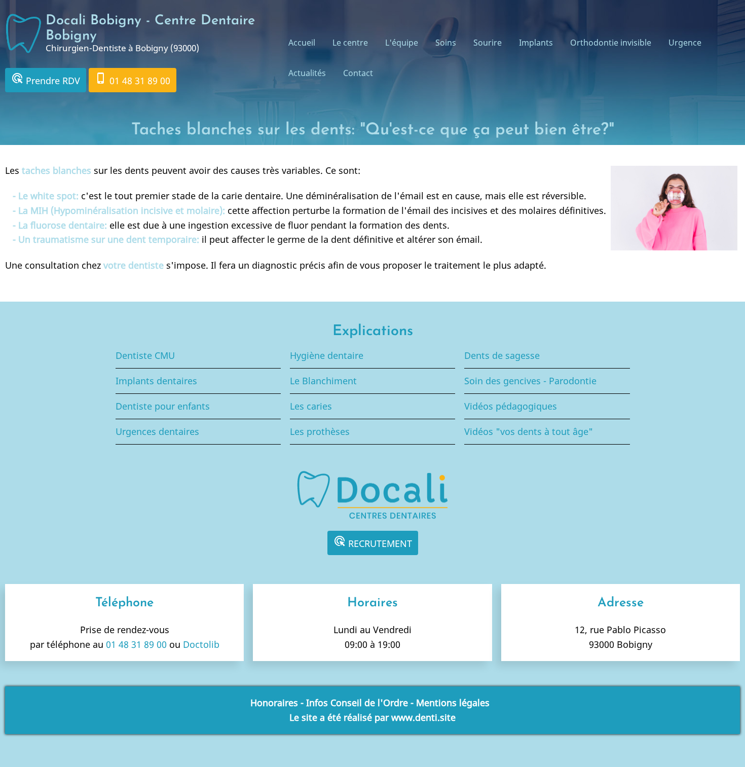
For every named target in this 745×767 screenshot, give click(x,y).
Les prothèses (320, 431)
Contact (358, 73)
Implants (536, 42)
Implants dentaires (156, 381)
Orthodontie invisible (610, 42)
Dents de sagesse (502, 355)
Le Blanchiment (323, 381)
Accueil (301, 42)
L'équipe (401, 42)
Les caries (311, 406)
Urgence (684, 42)
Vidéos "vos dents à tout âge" (528, 431)
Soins (445, 42)
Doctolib (201, 644)
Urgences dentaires (157, 431)
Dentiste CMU (145, 355)
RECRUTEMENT (372, 542)
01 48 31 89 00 (132, 79)
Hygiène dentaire (326, 355)
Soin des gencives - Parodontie (530, 381)
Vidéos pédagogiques (510, 406)
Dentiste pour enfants (163, 406)
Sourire (487, 42)
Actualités (307, 73)
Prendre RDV (45, 79)
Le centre (350, 42)
